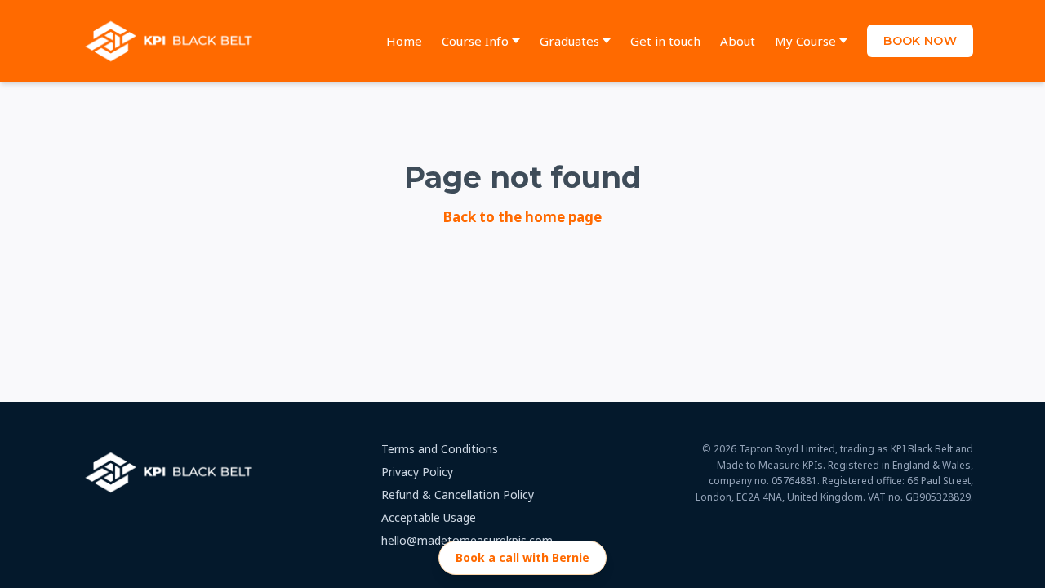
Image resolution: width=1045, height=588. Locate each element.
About (737, 41)
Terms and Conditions (439, 449)
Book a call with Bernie (522, 557)
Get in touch (665, 41)
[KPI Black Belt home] (172, 41)
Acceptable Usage (428, 517)
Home (404, 41)
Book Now (920, 40)
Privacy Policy (417, 471)
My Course (805, 41)
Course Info (475, 41)
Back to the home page (522, 216)
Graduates (569, 41)
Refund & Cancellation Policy (457, 494)
